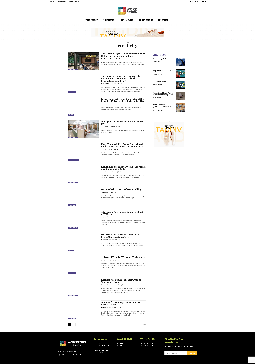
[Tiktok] (205, 1)
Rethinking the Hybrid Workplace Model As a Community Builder (123, 168)
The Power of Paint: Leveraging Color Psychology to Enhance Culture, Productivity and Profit (121, 78)
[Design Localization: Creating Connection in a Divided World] (180, 107)
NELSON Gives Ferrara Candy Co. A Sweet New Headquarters (120, 235)
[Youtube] (203, 1)
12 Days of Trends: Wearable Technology (123, 257)
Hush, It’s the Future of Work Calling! (121, 189)
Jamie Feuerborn (105, 172)
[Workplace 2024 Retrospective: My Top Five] (83, 129)
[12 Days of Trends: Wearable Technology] (83, 264)
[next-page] (78, 324)
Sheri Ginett (104, 260)
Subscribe (192, 353)
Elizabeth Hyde (105, 192)
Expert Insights (73, 69)
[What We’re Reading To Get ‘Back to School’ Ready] (83, 309)
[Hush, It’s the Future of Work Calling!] (83, 196)
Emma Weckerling (106, 240)
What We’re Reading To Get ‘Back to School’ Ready (120, 303)
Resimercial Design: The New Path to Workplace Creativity (121, 281)
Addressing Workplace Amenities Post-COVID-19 (122, 213)
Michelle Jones (105, 59)
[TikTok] (73, 355)
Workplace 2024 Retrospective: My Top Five (122, 122)
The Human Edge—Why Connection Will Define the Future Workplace (123, 55)
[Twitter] (193, 1)
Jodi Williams (104, 126)
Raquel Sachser (105, 217)
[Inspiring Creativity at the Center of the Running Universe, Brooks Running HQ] (83, 106)
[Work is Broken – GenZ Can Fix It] (180, 73)
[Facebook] (190, 1)
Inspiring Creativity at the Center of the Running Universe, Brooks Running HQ (122, 100)
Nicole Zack (104, 149)
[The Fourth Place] (180, 85)
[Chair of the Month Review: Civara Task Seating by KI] (180, 96)
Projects (71, 114)
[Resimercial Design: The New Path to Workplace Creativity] (83, 287)
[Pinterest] (198, 1)
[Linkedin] (195, 1)
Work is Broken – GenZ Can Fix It (164, 71)
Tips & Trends (72, 92)
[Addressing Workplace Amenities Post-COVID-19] (83, 219)
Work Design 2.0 (159, 59)
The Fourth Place (159, 82)
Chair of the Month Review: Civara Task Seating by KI (163, 94)
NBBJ (102, 104)
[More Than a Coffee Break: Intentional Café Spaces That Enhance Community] (83, 151)
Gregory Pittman (105, 84)
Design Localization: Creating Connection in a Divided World (162, 106)
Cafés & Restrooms (74, 160)
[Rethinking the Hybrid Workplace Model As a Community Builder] (83, 174)
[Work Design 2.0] (180, 62)
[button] (204, 10)
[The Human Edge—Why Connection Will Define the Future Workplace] (83, 61)
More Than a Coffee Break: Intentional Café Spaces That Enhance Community (122, 145)
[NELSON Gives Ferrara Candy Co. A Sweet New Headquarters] (83, 242)
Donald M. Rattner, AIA (107, 285)
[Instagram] (200, 1)
